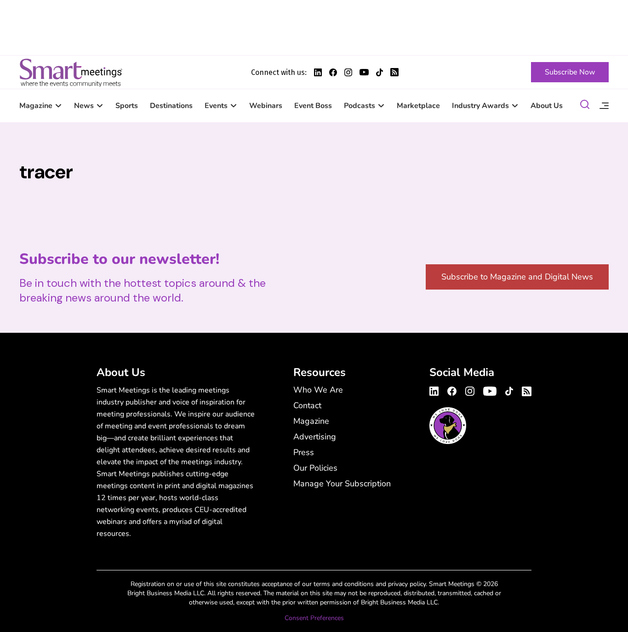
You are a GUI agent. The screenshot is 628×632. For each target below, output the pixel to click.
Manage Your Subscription (342, 483)
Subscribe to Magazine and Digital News (517, 276)
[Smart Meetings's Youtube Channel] (489, 390)
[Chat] (584, 106)
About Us (547, 106)
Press (303, 452)
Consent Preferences (314, 618)
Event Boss (313, 106)
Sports (126, 106)
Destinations (171, 106)
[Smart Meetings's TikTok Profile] (379, 72)
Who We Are (318, 389)
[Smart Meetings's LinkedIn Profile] (318, 72)
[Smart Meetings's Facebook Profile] (333, 72)
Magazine (35, 106)
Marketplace (418, 106)
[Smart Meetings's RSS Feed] (394, 72)
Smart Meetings (70, 72)
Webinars (265, 106)
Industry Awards (480, 106)
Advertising (314, 436)
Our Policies (315, 467)
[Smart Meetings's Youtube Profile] (364, 72)
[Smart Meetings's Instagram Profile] (348, 72)
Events (216, 106)
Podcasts (359, 106)
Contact (307, 405)
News (84, 106)
